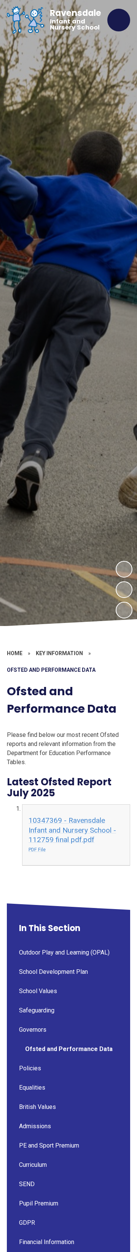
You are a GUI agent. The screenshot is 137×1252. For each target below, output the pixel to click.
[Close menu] (118, 20)
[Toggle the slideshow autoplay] (124, 610)
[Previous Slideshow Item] (124, 589)
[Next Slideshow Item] (124, 569)
